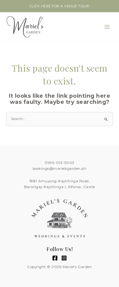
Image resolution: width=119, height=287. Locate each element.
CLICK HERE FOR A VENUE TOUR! (60, 6)
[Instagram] (64, 258)
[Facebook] (55, 258)
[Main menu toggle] (107, 27)
